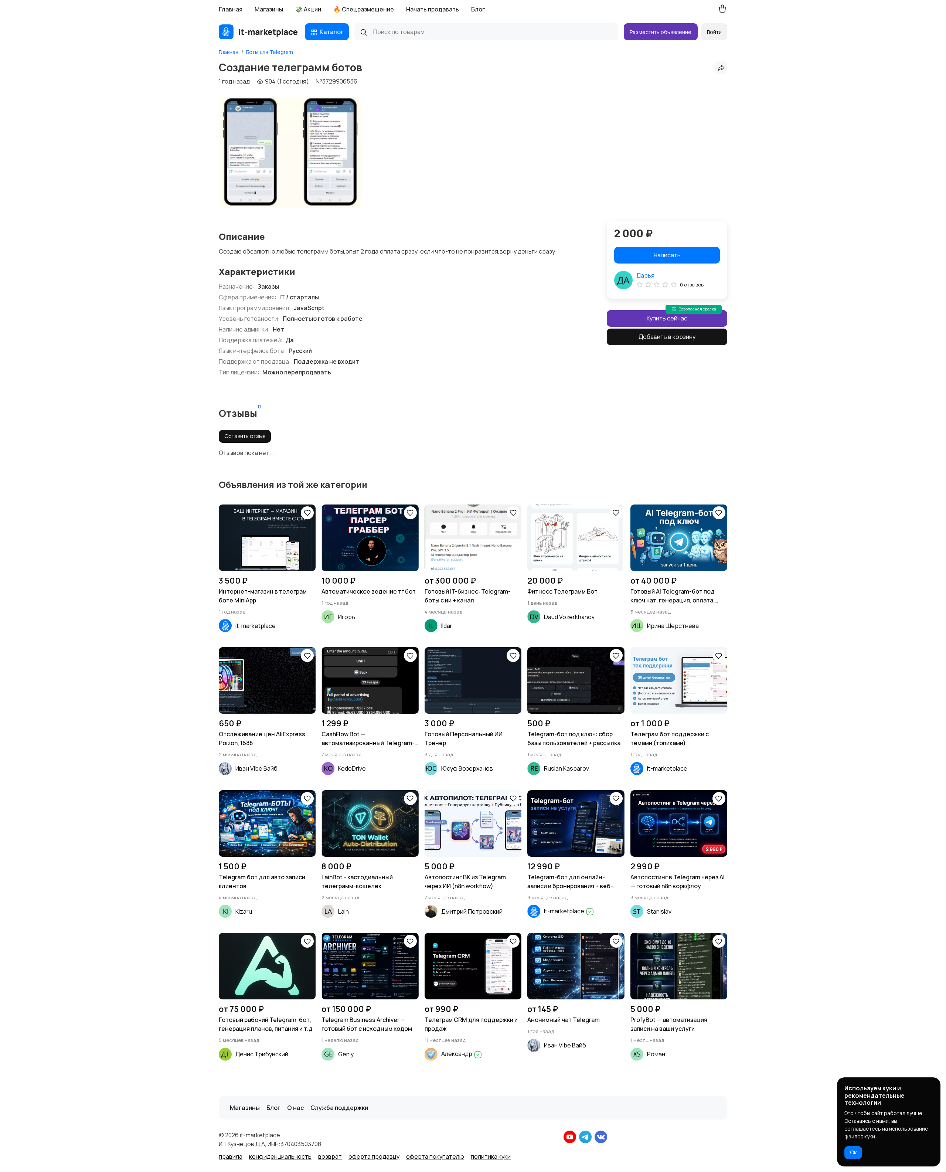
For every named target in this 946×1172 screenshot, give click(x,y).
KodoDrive (352, 768)
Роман (656, 1054)
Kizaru (243, 911)
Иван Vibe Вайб (256, 768)
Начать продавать (432, 9)
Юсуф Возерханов (467, 768)
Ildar (446, 626)
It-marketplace (564, 911)
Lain (343, 911)
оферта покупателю (435, 1156)
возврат (330, 1156)
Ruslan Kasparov (566, 768)
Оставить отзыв (244, 436)
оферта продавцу (373, 1156)
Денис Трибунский (261, 1054)
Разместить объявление (660, 31)
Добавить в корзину (667, 337)
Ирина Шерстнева (673, 626)
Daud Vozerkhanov (569, 617)
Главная (230, 9)
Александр (457, 1054)
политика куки (491, 1156)
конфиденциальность (280, 1156)
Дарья (645, 275)
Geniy (346, 1054)
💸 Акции (308, 9)
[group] (290, 152)
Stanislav (659, 911)
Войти (714, 31)
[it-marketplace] (258, 31)
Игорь (346, 617)
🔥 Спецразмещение (363, 9)
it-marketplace (255, 626)
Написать (667, 255)
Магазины (269, 9)
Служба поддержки (339, 1108)
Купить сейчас (667, 318)
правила (230, 1156)
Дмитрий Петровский (472, 911)
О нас (295, 1108)
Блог (478, 9)
